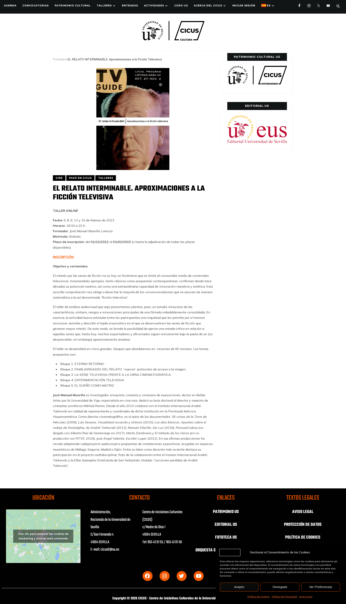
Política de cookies (258, 596)
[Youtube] (199, 576)
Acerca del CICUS (208, 5)
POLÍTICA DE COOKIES (302, 537)
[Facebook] (148, 576)
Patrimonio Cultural (73, 5)
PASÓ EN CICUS (80, 177)
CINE (59, 177)
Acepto (239, 587)
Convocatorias (35, 5)
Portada (58, 59)
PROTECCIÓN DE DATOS (303, 524)
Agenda (10, 5)
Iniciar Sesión (243, 5)
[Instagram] (165, 576)
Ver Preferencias (320, 587)
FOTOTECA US (226, 537)
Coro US (181, 5)
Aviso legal (305, 596)
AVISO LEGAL (302, 511)
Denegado (280, 587)
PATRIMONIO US (226, 511)
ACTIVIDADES (154, 5)
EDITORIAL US (226, 524)
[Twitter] (182, 576)
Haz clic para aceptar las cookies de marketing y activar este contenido (43, 536)
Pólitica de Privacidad (284, 596)
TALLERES (104, 5)
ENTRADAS (130, 5)
